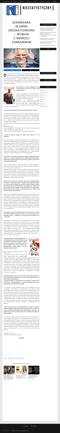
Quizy (41, 101)
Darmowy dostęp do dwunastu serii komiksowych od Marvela (48, 42)
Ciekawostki (29, 1)
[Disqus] (21, 400)
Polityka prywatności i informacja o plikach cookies (19, 430)
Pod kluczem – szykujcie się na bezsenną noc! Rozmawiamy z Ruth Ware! (21, 376)
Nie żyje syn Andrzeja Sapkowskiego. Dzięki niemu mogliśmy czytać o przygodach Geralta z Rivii (48, 29)
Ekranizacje (21, 1)
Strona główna (5, 1)
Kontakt (4, 4)
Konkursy (35, 1)
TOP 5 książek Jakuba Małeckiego (47, 45)
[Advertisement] (21, 347)
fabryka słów (18, 358)
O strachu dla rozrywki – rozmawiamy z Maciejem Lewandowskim (33, 376)
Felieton (42, 97)
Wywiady (48, 1)
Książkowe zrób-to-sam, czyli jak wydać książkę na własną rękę (47, 39)
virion (23, 358)
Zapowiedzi (42, 1)
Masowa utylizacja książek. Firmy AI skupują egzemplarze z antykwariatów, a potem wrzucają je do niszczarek (48, 34)
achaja (5, 358)
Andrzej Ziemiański (11, 358)
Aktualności (14, 1)
